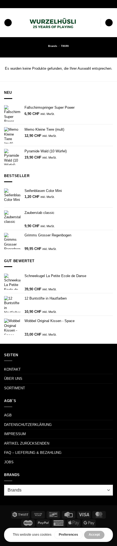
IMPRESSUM (15, 434)
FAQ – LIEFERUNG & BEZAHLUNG (32, 453)
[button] (8, 23)
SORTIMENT (14, 388)
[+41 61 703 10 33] (65, 4)
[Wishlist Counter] (95, 22)
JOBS (9, 462)
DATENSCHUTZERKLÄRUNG (28, 425)
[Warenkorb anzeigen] (109, 23)
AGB (8, 415)
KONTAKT (12, 369)
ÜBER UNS (13, 379)
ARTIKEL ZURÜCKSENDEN (26, 443)
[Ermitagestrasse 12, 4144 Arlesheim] (39, 4)
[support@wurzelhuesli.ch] (48, 4)
